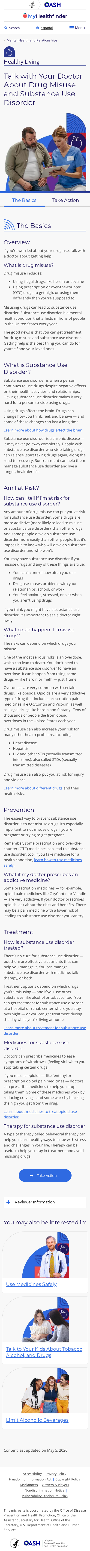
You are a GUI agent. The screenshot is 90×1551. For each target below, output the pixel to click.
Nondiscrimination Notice (44, 1490)
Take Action (47, 1175)
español (47, 28)
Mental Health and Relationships (32, 40)
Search (15, 27)
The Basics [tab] (24, 200)
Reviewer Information (35, 1202)
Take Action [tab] (65, 200)
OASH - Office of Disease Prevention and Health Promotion (46, 1543)
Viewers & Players (55, 1485)
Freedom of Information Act (30, 1479)
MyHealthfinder (45, 16)
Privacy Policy (56, 1473)
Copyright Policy (67, 1479)
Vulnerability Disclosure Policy (45, 1496)
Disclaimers (29, 1485)
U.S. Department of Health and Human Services (34, 4)
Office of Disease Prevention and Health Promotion (52, 4)
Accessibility (32, 1473)
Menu (80, 27)
